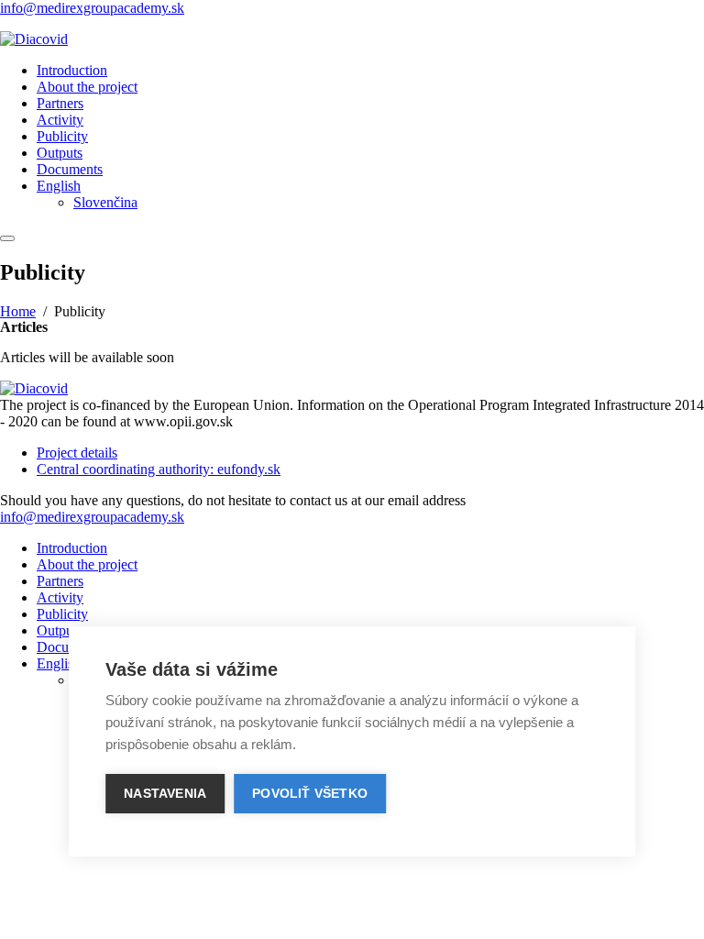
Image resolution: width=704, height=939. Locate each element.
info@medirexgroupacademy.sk (92, 8)
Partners (60, 103)
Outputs (59, 152)
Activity (60, 119)
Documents (70, 169)
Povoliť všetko (310, 794)
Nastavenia (165, 794)
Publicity (62, 136)
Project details (77, 452)
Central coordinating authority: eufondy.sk (158, 469)
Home (18, 311)
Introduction (72, 70)
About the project (87, 86)
